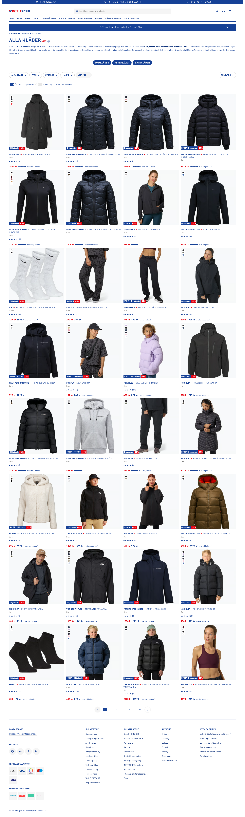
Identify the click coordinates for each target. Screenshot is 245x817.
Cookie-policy (91, 760)
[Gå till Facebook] (29, 751)
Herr (27, 18)
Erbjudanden (85, 18)
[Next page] (147, 709)
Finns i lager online (26, 85)
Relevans (226, 75)
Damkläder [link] (102, 63)
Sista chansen (131, 18)
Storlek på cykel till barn (210, 752)
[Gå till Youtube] (21, 751)
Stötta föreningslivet (132, 756)
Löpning (165, 738)
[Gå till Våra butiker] (217, 11)
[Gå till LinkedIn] (37, 751)
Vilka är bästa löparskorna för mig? (215, 734)
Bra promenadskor (208, 747)
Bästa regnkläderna (208, 738)
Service (127, 747)
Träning (165, 734)
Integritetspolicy (92, 752)
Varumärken (49, 18)
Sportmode (166, 756)
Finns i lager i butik (51, 85)
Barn (19, 18)
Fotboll (165, 747)
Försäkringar (91, 774)
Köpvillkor (89, 747)
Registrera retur (92, 782)
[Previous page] (97, 709)
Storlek (49, 75)
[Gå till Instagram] (13, 751)
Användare (17, 75)
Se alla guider (206, 756)
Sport (36, 18)
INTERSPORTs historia (133, 765)
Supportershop (67, 18)
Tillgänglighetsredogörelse (135, 774)
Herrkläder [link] (122, 63)
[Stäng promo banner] (227, 27)
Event (126, 778)
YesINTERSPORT (92, 778)
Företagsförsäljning (132, 760)
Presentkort (129, 752)
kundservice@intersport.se (23, 734)
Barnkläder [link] (142, 63)
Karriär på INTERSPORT (134, 738)
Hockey (165, 752)
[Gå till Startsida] (20, 11)
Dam (11, 18)
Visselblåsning (91, 769)
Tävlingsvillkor (91, 765)
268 (139, 709)
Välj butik (67, 85)
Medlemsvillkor (92, 756)
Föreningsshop (113, 18)
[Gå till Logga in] (223, 11)
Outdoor (165, 743)
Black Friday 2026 (169, 760)
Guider (98, 18)
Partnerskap (129, 769)
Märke (66, 75)
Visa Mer (82, 75)
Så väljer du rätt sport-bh (211, 743)
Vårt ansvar (129, 743)
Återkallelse (90, 743)
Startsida (15, 34)
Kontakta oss (91, 734)
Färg (34, 75)
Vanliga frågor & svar (94, 738)
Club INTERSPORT (132, 734)
